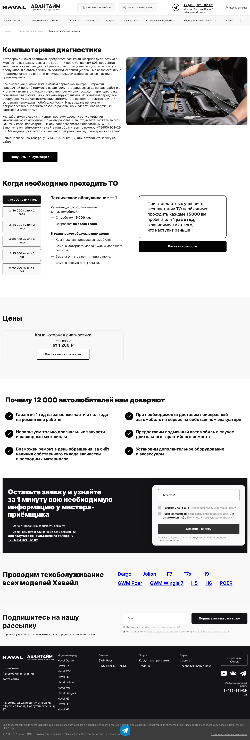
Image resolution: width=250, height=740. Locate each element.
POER (226, 583)
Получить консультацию (30, 157)
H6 (208, 583)
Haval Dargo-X (67, 693)
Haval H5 (64, 704)
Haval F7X (64, 671)
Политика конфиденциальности (229, 734)
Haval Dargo (66, 660)
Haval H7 (63, 709)
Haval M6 (64, 687)
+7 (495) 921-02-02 (198, 5)
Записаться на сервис (140, 7)
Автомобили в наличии (18, 673)
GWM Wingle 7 (167, 583)
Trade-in (144, 666)
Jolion (149, 574)
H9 (205, 574)
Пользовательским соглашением (212, 507)
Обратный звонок (234, 659)
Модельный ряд (67, 655)
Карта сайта (11, 679)
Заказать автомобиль (98, 7)
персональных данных (169, 540)
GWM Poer (130, 583)
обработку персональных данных (210, 513)
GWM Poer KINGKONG (112, 666)
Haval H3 (64, 698)
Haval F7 (63, 666)
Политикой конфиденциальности (209, 517)
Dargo (124, 574)
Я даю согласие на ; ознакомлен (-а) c (198, 515)
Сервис (185, 660)
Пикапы (103, 655)
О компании (11, 668)
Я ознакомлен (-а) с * (199, 507)
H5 (194, 583)
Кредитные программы (154, 660)
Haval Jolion (66, 682)
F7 (169, 574)
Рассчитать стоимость (63, 354)
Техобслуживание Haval (196, 666)
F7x (187, 574)
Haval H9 (64, 676)
